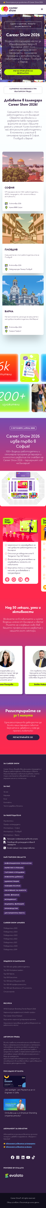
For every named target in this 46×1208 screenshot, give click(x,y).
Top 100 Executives (10, 977)
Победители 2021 (10, 942)
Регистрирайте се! (23, 737)
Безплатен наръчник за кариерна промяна (20, 1019)
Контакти (8, 802)
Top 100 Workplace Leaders (13, 970)
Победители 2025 (10, 928)
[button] (42, 9)
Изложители (8, 821)
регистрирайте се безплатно (23, 72)
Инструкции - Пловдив (12, 832)
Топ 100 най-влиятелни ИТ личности (18, 988)
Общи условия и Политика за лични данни (23, 1202)
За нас (6, 792)
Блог (5, 799)
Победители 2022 (10, 939)
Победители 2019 (10, 950)
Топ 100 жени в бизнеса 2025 (14, 981)
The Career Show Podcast (13, 1016)
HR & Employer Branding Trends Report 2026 (20, 1009)
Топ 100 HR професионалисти (15, 984)
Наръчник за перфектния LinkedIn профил (19, 1012)
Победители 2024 (10, 932)
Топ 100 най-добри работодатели (17, 967)
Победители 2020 (10, 946)
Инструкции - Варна (11, 835)
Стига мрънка (9, 992)
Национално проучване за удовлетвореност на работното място (22, 1024)
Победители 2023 (10, 935)
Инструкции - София (12, 828)
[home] (9, 9)
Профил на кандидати (12, 824)
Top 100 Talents (9, 974)
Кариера (7, 795)
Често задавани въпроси (13, 806)
